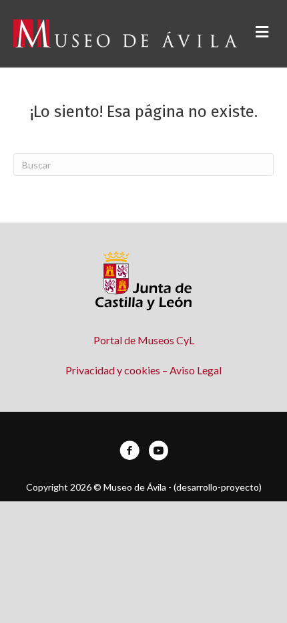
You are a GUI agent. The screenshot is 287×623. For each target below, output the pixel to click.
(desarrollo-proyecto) (218, 487)
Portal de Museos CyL (143, 340)
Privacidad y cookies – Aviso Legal (143, 370)
